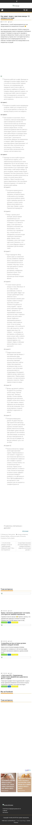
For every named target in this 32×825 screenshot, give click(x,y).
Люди (9, 622)
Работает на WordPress (8, 820)
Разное (8, 538)
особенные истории (14, 536)
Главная (5, 810)
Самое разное (11, 534)
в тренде (19, 534)
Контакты (5, 812)
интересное (25, 534)
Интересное (5, 534)
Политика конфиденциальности (12, 808)
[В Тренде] (2, 10)
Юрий (10, 22)
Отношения (22, 536)
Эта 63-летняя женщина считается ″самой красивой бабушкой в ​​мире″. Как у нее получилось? (7, 546)
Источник (25, 531)
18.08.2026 (4, 610)
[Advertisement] (16, 58)
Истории (3, 536)
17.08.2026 (4, 673)
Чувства (12, 538)
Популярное (3, 538)
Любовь (7, 536)
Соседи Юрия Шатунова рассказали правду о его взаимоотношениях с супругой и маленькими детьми (24, 546)
